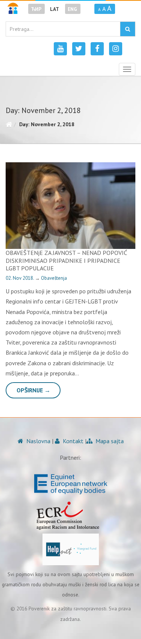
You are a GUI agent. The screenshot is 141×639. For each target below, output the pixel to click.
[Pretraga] (127, 29)
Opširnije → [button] (33, 390)
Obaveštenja (54, 278)
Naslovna (37, 441)
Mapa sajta (109, 441)
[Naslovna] (9, 124)
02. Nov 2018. (20, 278)
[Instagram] (115, 48)
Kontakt (72, 441)
